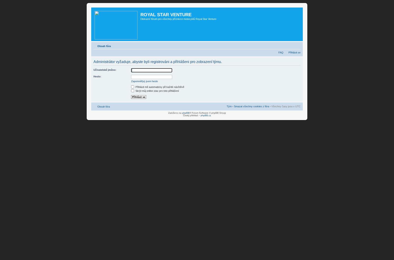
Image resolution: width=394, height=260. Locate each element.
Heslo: (97, 76)
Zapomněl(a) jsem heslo (144, 81)
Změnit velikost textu (297, 45)
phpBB (185, 113)
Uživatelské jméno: (104, 69)
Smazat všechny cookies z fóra (251, 106)
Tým (229, 106)
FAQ (280, 52)
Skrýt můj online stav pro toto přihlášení (157, 90)
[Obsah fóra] (116, 24)
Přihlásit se (294, 52)
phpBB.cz (206, 115)
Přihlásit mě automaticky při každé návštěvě (159, 87)
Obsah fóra (104, 46)
